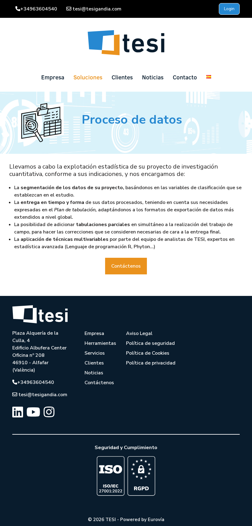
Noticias (152, 77)
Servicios (95, 353)
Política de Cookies (147, 353)
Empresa (52, 77)
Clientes (122, 77)
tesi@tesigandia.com (97, 9)
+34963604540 (38, 9)
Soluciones (87, 77)
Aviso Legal (139, 333)
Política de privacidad (150, 363)
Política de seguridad (150, 343)
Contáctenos (126, 266)
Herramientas (100, 343)
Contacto (185, 77)
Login (229, 9)
